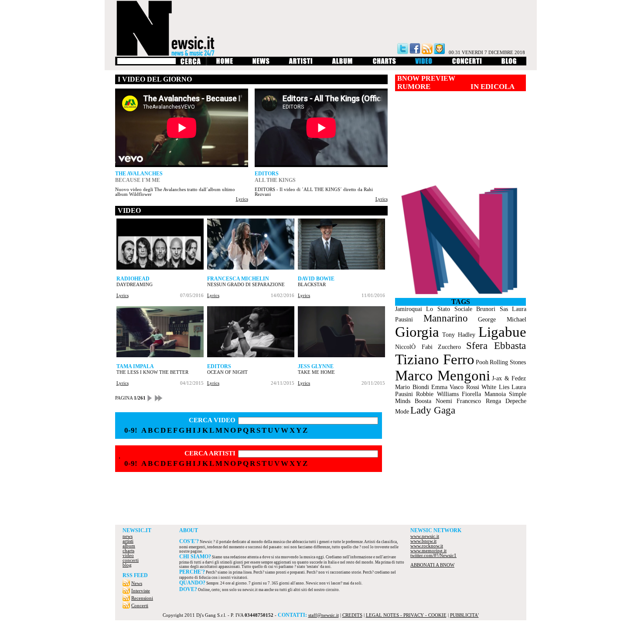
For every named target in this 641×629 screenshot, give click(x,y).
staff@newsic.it (323, 615)
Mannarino (445, 318)
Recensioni (142, 598)
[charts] (384, 64)
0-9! (130, 430)
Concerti (139, 605)
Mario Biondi (412, 387)
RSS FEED (135, 575)
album (129, 546)
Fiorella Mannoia (484, 394)
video (128, 555)
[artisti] (301, 64)
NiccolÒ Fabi (413, 347)
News (136, 583)
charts (128, 550)
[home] (224, 64)
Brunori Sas (492, 309)
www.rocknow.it (426, 546)
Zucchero (449, 347)
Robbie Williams (437, 394)
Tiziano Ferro (434, 359)
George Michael (502, 319)
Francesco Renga (479, 401)
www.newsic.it (424, 536)
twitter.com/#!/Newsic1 (433, 555)
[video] (424, 64)
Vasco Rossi (464, 387)
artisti (128, 541)
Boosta (423, 401)
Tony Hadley (458, 335)
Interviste (140, 590)
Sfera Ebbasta (496, 345)
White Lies (495, 387)
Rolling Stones (508, 362)
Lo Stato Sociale (449, 309)
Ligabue (502, 332)
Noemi (444, 401)
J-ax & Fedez (509, 378)
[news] (261, 64)
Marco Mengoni (442, 375)
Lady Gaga (432, 410)
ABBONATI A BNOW (432, 565)
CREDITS (352, 615)
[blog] (509, 64)
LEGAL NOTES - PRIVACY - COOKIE (406, 615)
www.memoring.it (428, 550)
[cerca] (190, 64)
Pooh (482, 362)
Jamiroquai (408, 309)
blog (127, 565)
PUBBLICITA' (464, 615)
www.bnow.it (423, 541)
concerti (131, 560)
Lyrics (242, 199)
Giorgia (417, 332)
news (128, 536)
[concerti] (467, 64)
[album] (343, 64)
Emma (439, 387)
